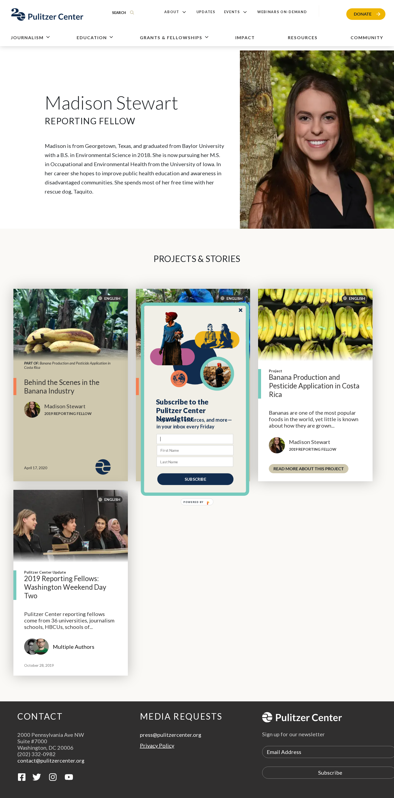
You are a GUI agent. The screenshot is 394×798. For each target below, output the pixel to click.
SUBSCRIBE (195, 478)
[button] (195, 410)
